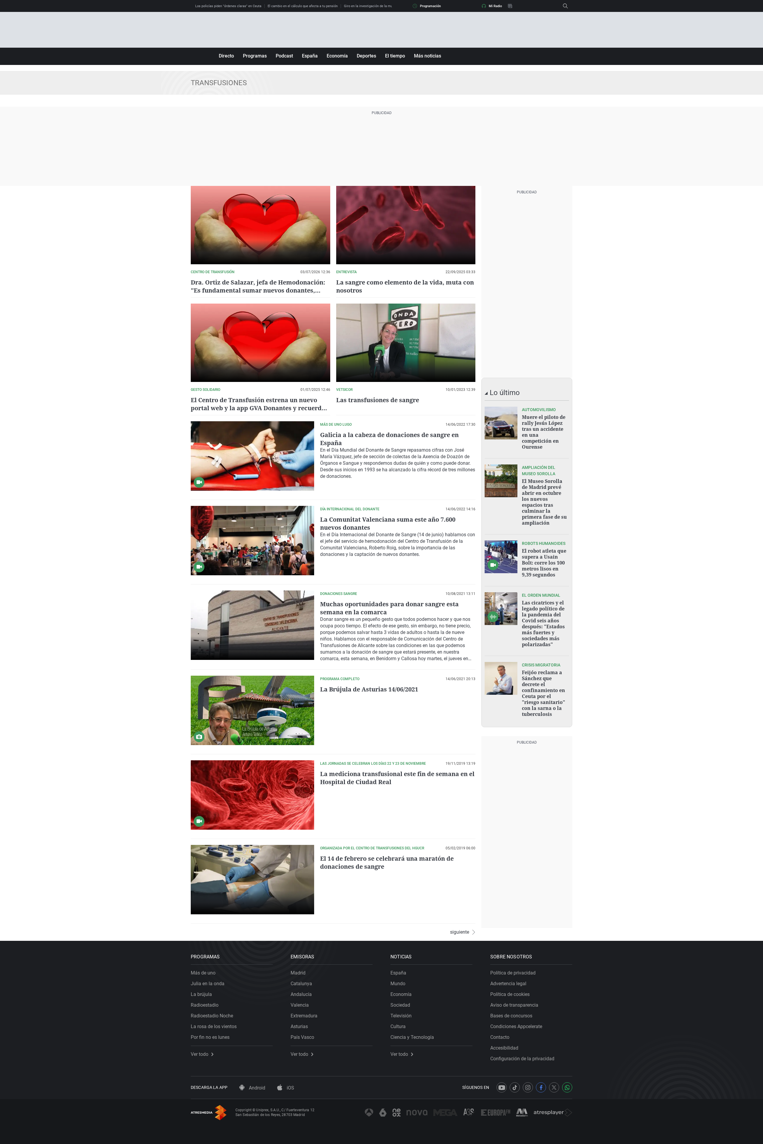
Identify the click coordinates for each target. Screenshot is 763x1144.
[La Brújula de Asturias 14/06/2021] (252, 710)
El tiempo (395, 56)
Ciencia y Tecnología (412, 1037)
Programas (255, 56)
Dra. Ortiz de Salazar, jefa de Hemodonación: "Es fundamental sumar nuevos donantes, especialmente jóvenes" (258, 290)
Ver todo (199, 1054)
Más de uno (203, 973)
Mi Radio (495, 6)
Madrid (298, 973)
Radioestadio (204, 1005)
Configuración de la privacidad (522, 1058)
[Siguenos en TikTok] (515, 1087)
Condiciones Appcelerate (516, 1026)
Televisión (401, 1016)
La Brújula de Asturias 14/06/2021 (369, 689)
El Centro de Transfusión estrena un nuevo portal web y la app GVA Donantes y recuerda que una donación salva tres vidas (258, 408)
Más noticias (427, 56)
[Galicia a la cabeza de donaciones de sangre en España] (252, 456)
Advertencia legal (508, 983)
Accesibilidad (504, 1048)
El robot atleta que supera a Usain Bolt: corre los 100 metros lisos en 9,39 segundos (544, 563)
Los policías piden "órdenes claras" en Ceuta (228, 6)
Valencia (300, 1005)
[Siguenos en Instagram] (528, 1087)
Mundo (397, 983)
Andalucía (301, 994)
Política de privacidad (513, 973)
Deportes (366, 56)
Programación (430, 6)
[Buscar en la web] (565, 6)
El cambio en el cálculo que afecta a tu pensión (303, 6)
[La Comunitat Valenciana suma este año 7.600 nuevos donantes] (252, 540)
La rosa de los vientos (214, 1026)
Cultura (398, 1026)
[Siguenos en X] (554, 1087)
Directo (226, 56)
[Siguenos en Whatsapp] (567, 1087)
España (310, 56)
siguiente (459, 932)
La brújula (201, 994)
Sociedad (400, 1005)
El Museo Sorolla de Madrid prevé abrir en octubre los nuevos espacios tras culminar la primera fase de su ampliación (544, 502)
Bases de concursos (511, 1016)
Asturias (299, 1026)
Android (256, 1088)
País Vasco (302, 1037)
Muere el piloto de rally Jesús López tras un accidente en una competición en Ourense (543, 432)
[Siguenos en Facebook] (541, 1087)
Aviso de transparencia (514, 1005)
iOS (290, 1088)
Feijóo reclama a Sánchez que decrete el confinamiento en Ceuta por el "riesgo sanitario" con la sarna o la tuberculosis (543, 693)
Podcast (284, 56)
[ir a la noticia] (501, 423)
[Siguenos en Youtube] (502, 1087)
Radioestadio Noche (212, 1016)
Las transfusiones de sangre (377, 400)
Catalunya (301, 983)
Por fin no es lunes (210, 1037)
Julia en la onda (207, 983)
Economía (337, 56)
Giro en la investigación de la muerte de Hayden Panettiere (387, 6)
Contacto (499, 1037)
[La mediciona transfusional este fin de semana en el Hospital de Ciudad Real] (252, 795)
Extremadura (304, 1016)
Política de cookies (510, 994)
